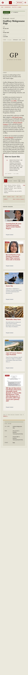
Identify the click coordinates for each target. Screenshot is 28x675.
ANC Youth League (17, 117)
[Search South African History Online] (10, 2)
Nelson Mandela (9, 137)
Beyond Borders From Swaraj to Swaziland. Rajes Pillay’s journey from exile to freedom (13, 257)
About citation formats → (19, 199)
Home (2, 7)
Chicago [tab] (24, 180)
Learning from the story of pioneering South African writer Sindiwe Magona (13, 226)
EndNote (5, 199)
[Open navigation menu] (25, 2)
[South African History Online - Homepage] (2, 2)
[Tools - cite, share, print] (14, 2)
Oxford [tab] (15, 180)
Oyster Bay (9, 286)
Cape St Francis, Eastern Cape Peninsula (14, 353)
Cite (7, 39)
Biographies (8, 7)
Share (23, 39)
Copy (24, 185)
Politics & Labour (16, 7)
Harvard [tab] (10, 180)
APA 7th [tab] (5, 181)
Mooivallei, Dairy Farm (13, 319)
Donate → (5, 416)
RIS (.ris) (19, 196)
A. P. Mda (13, 100)
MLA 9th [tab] (19, 181)
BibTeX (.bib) (10, 196)
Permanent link (17, 39)
